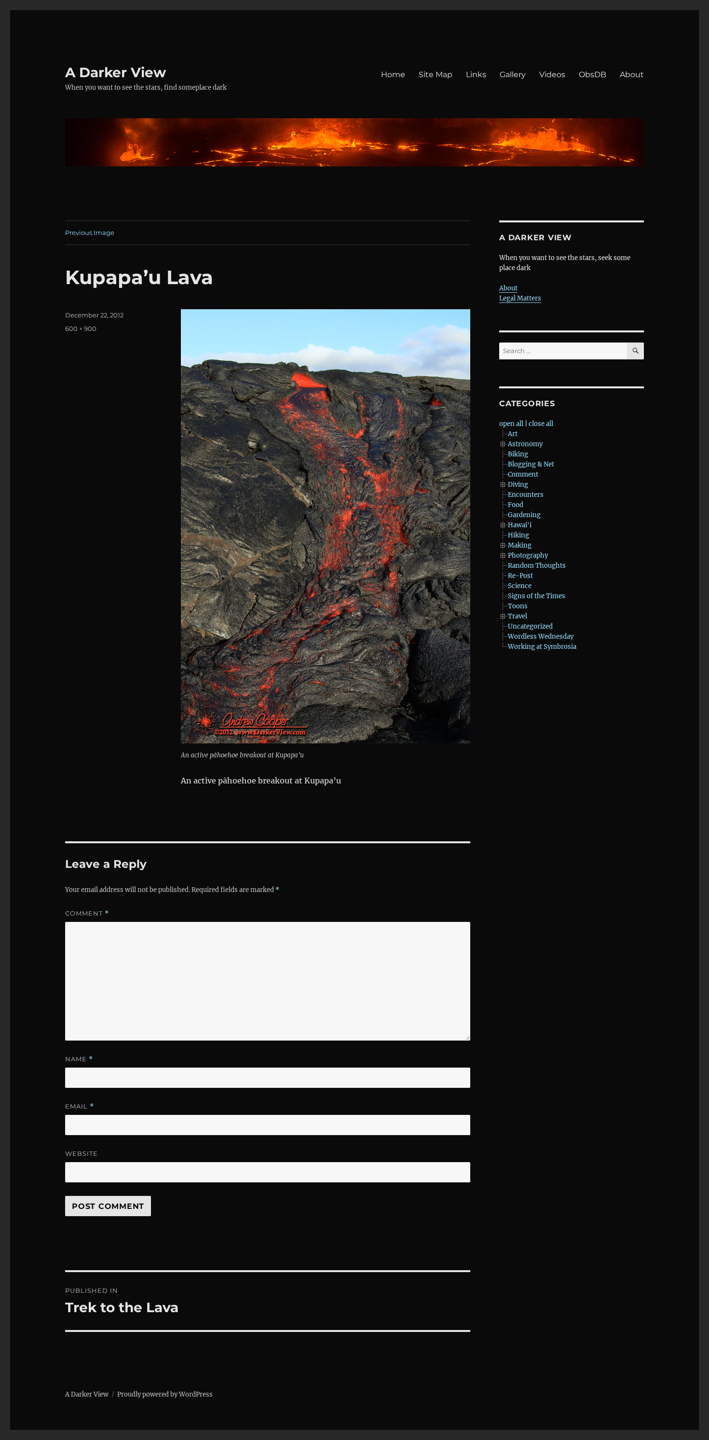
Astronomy (525, 444)
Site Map (435, 74)
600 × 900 (80, 328)
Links (476, 74)
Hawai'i (520, 525)
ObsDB (592, 74)
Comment (87, 913)
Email (79, 1106)
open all (511, 424)
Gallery (513, 74)
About (632, 74)
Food (515, 505)
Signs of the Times (536, 596)
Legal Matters (520, 298)
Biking (518, 454)
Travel (517, 616)
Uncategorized (530, 626)
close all (541, 424)
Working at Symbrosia (542, 647)
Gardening (524, 515)
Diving (518, 484)
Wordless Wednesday (540, 636)
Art (513, 434)
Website (81, 1153)
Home (393, 74)
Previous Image (89, 232)
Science (520, 586)
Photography (528, 555)
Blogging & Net (531, 464)
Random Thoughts (537, 566)
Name (79, 1059)
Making (520, 545)
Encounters (526, 495)
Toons (518, 606)
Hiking (518, 535)
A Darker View (115, 72)
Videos (552, 74)
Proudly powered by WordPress (165, 1394)
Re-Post (520, 576)
